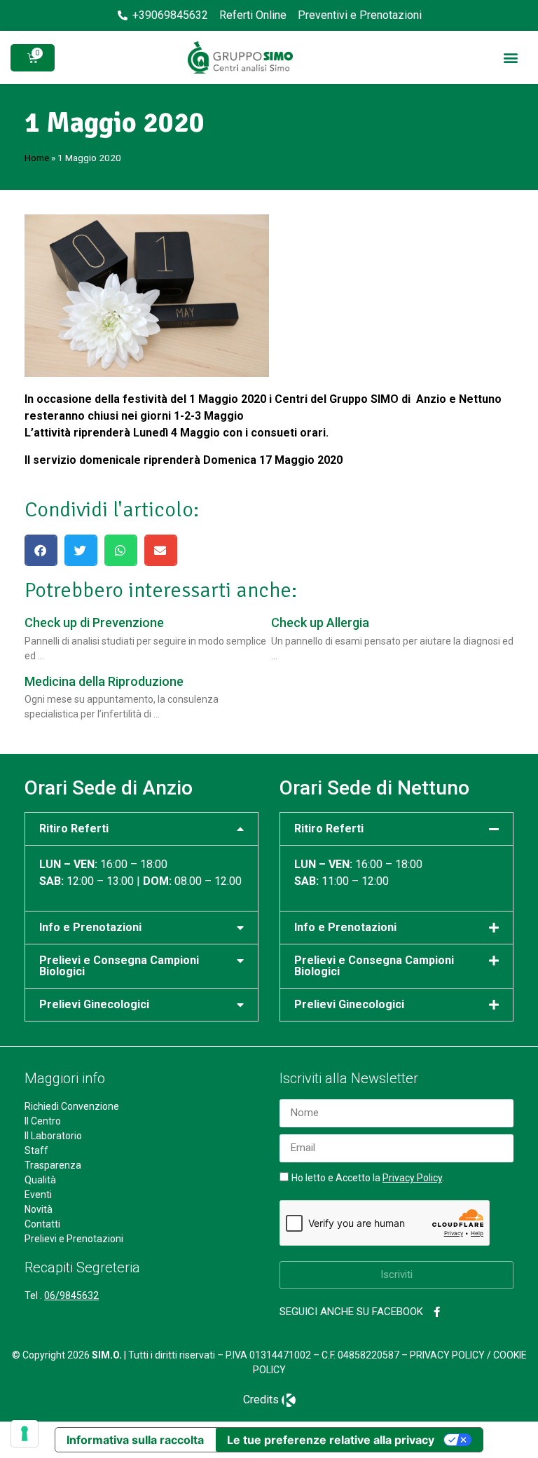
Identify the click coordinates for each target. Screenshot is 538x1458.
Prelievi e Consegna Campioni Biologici (119, 966)
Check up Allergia (320, 622)
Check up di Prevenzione (94, 622)
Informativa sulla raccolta (135, 1440)
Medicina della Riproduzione (104, 681)
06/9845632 (71, 1295)
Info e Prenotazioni (90, 927)
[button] (510, 57)
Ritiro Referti (74, 828)
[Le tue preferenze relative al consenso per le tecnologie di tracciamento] (24, 1433)
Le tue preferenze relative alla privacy (330, 1440)
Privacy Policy (412, 1177)
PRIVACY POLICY (447, 1355)
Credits (261, 1399)
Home (37, 157)
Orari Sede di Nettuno (374, 787)
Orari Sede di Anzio (109, 787)
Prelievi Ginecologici (94, 1004)
